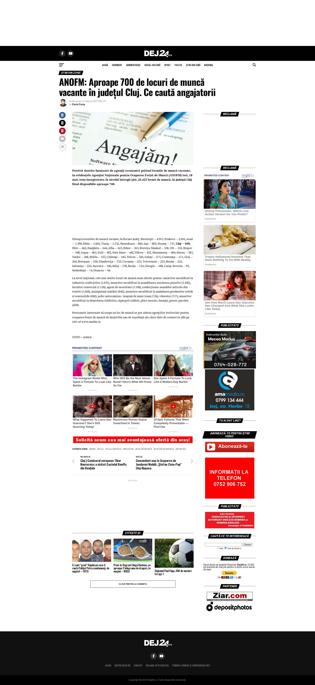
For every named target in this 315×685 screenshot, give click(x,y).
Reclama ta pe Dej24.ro (157, 665)
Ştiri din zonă (193, 65)
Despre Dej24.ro (122, 665)
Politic (178, 65)
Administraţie (133, 65)
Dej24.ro (129, 449)
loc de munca (144, 449)
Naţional (208, 65)
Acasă (108, 665)
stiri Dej (181, 449)
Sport (167, 65)
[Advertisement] (157, 23)
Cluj (101, 449)
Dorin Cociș (78, 104)
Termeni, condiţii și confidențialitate (191, 665)
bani (92, 449)
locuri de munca (164, 449)
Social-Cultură (152, 65)
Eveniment (117, 65)
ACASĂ (105, 65)
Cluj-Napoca (114, 449)
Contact (138, 665)
